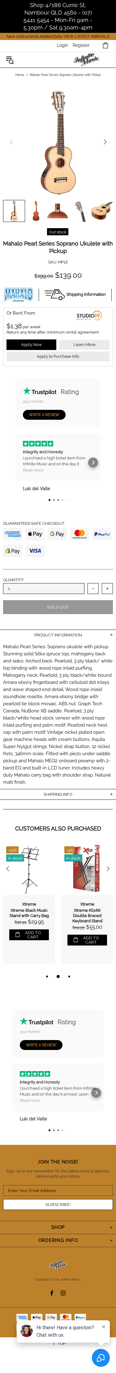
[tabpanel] (29, 908)
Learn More (85, 344)
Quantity (13, 580)
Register (81, 45)
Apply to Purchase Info (58, 356)
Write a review (44, 415)
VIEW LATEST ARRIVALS (86, 36)
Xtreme (29, 904)
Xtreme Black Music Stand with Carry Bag (29, 913)
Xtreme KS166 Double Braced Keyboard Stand (87, 915)
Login (62, 45)
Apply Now (31, 344)
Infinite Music (87, 60)
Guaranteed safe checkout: (34, 523)
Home (19, 75)
